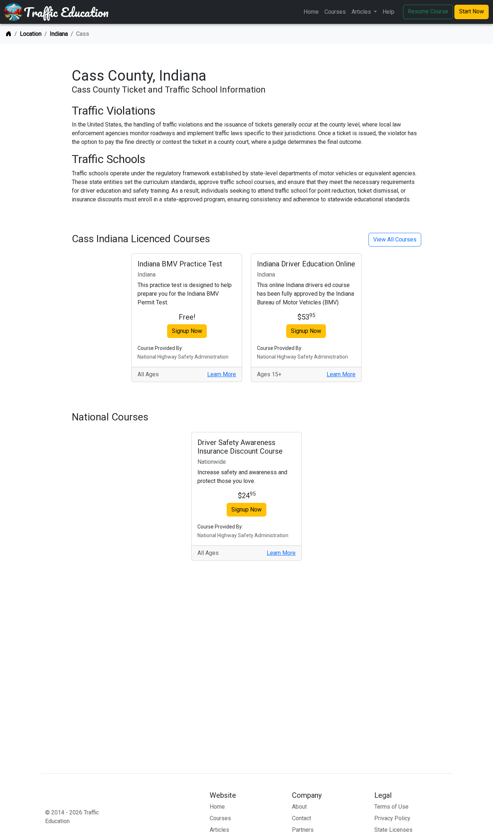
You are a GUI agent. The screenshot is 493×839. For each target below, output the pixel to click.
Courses (335, 11)
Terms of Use (391, 806)
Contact (301, 818)
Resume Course (428, 11)
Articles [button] (362, 11)
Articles (219, 829)
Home (311, 11)
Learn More (221, 374)
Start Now (471, 11)
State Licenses (393, 829)
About (299, 806)
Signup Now (187, 331)
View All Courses (394, 239)
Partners (303, 829)
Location (31, 33)
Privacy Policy (392, 818)
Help (388, 11)
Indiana (59, 33)
